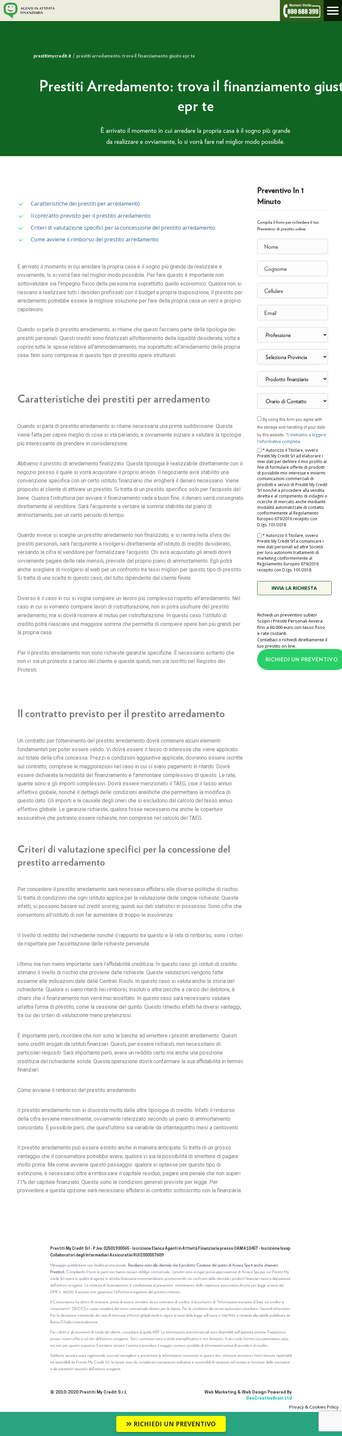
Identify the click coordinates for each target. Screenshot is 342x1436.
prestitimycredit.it (52, 55)
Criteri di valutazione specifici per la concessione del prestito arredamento (123, 227)
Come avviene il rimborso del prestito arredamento (95, 239)
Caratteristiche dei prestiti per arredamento (85, 203)
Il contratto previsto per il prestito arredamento (91, 215)
